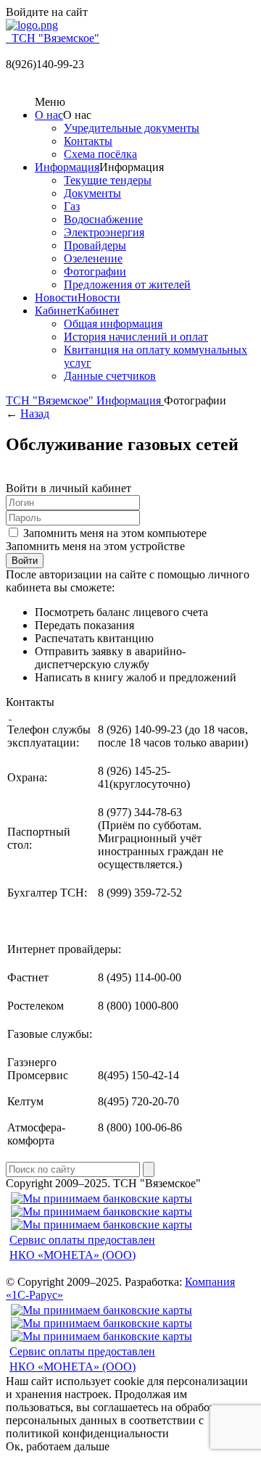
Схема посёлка (100, 154)
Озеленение (93, 258)
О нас (49, 115)
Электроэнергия (104, 232)
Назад (34, 413)
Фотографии (95, 271)
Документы (92, 193)
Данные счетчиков (110, 376)
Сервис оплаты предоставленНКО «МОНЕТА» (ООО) (82, 1247)
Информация (67, 167)
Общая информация (113, 323)
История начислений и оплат (136, 337)
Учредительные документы (131, 128)
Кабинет (56, 310)
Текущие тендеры (108, 180)
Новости (56, 297)
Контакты (88, 141)
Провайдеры (95, 245)
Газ (72, 206)
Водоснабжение (103, 219)
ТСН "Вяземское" (51, 400)
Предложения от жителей (127, 284)
